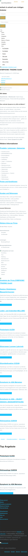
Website (3, 82)
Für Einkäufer (5, 48)
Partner (4, 53)
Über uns (2, 515)
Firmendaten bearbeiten (11, 439)
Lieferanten (3, 533)
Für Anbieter (5, 51)
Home (2, 32)
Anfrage (3, 84)
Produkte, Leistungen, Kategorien (12, 148)
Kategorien (3, 36)
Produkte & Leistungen (5, 504)
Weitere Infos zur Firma (8, 223)
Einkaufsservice (4, 511)
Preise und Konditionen (8, 181)
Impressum (7, 551)
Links (3, 64)
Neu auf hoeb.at (4, 519)
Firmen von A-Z (4, 500)
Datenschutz (24, 551)
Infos (2, 46)
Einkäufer (19, 531)
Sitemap (18, 551)
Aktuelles (3, 42)
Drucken (3, 439)
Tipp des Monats (4, 508)
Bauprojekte (5, 59)
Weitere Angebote (6, 493)
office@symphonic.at (6, 78)
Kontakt (13, 551)
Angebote (3, 44)
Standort (3, 80)
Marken (3, 38)
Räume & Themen (5, 40)
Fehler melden (22, 439)
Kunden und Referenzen (9, 193)
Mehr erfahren (5, 304)
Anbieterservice (4, 513)
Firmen (3, 34)
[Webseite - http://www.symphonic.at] (8, 67)
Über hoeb (4, 56)
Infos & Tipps (5, 61)
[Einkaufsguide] (4, 543)
